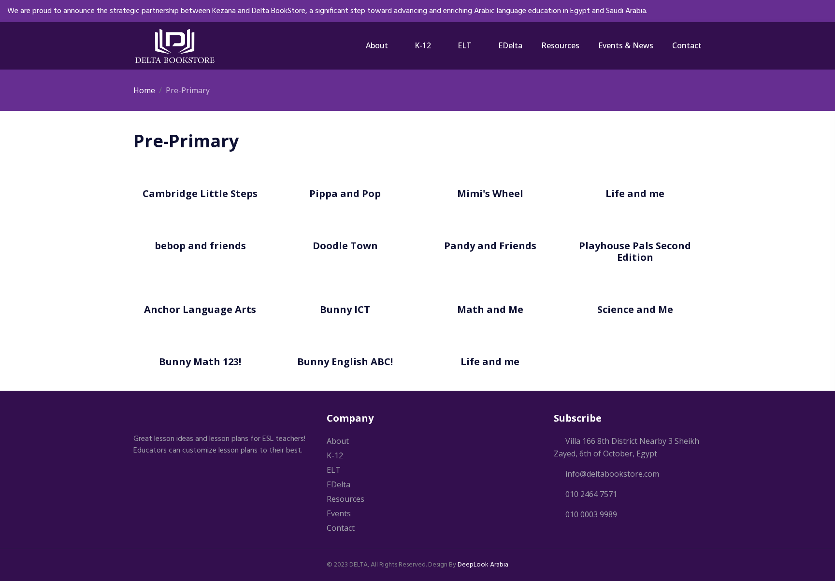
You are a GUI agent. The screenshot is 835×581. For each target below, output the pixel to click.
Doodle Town (345, 245)
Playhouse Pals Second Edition (635, 251)
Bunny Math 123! (200, 361)
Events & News (625, 45)
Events (339, 513)
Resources (560, 45)
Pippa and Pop (345, 193)
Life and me (634, 193)
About (377, 45)
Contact (687, 45)
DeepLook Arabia (483, 564)
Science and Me (635, 309)
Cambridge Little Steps (200, 193)
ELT (465, 45)
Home (144, 90)
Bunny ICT (345, 309)
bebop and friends (200, 245)
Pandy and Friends (490, 245)
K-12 (423, 45)
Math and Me (490, 309)
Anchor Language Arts (200, 309)
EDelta (510, 45)
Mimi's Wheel (490, 193)
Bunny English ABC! (345, 361)
